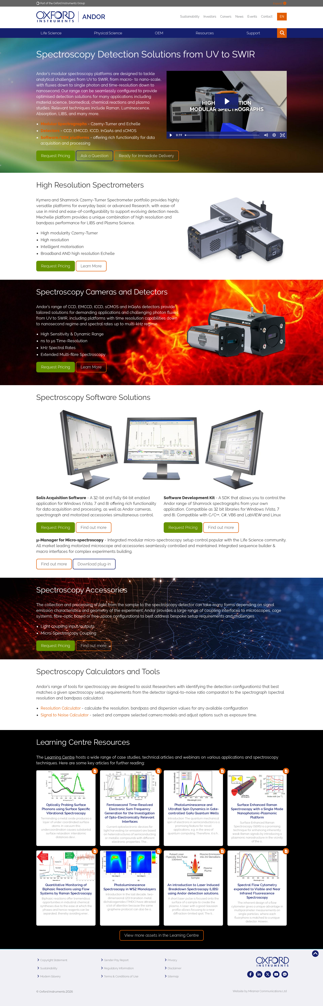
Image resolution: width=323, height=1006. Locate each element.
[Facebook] (250, 974)
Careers (225, 16)
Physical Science (108, 33)
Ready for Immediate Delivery (146, 155)
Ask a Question (94, 155)
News (239, 16)
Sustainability (190, 16)
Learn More (91, 266)
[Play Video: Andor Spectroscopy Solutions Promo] (226, 101)
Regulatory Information (119, 968)
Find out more (94, 527)
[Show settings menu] (274, 135)
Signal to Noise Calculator (65, 715)
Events (252, 16)
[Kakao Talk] (284, 974)
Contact (266, 16)
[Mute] (266, 135)
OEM (159, 33)
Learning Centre (60, 757)
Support (253, 33)
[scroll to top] (315, 953)
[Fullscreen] (282, 135)
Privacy (172, 960)
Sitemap (173, 976)
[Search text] (272, 33)
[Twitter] (267, 974)
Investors (209, 16)
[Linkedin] (259, 974)
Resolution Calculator (61, 708)
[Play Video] (171, 135)
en (282, 16)
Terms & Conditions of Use (121, 976)
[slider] (222, 135)
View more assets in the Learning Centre (161, 935)
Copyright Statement (53, 960)
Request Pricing (55, 155)
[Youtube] (276, 974)
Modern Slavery (50, 976)
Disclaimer (174, 968)
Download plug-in (94, 564)
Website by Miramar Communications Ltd (260, 991)
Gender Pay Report (116, 960)
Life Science (51, 33)
